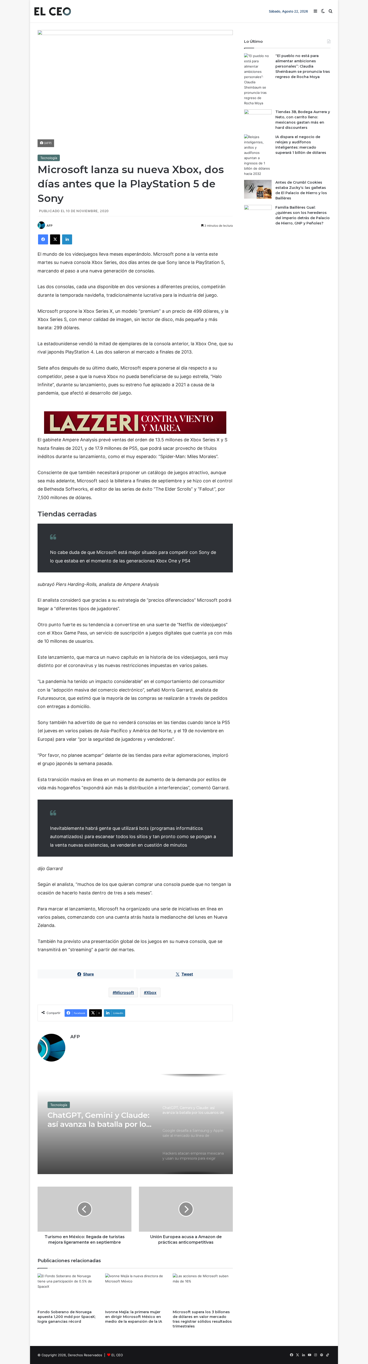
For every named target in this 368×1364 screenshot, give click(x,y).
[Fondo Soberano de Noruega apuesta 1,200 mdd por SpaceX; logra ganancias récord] (68, 1290)
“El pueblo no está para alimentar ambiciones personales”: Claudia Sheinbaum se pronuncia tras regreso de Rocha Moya (302, 66)
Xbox (151, 992)
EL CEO (117, 1355)
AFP (50, 225)
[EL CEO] (52, 11)
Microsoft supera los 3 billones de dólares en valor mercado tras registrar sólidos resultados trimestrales (202, 1319)
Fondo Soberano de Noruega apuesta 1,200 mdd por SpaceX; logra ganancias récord (66, 1317)
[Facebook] (43, 239)
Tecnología (48, 158)
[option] (135, 1124)
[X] (55, 239)
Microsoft (124, 992)
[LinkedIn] (67, 239)
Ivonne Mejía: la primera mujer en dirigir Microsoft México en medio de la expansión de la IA (133, 1317)
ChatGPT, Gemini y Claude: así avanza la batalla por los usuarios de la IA (99, 1120)
